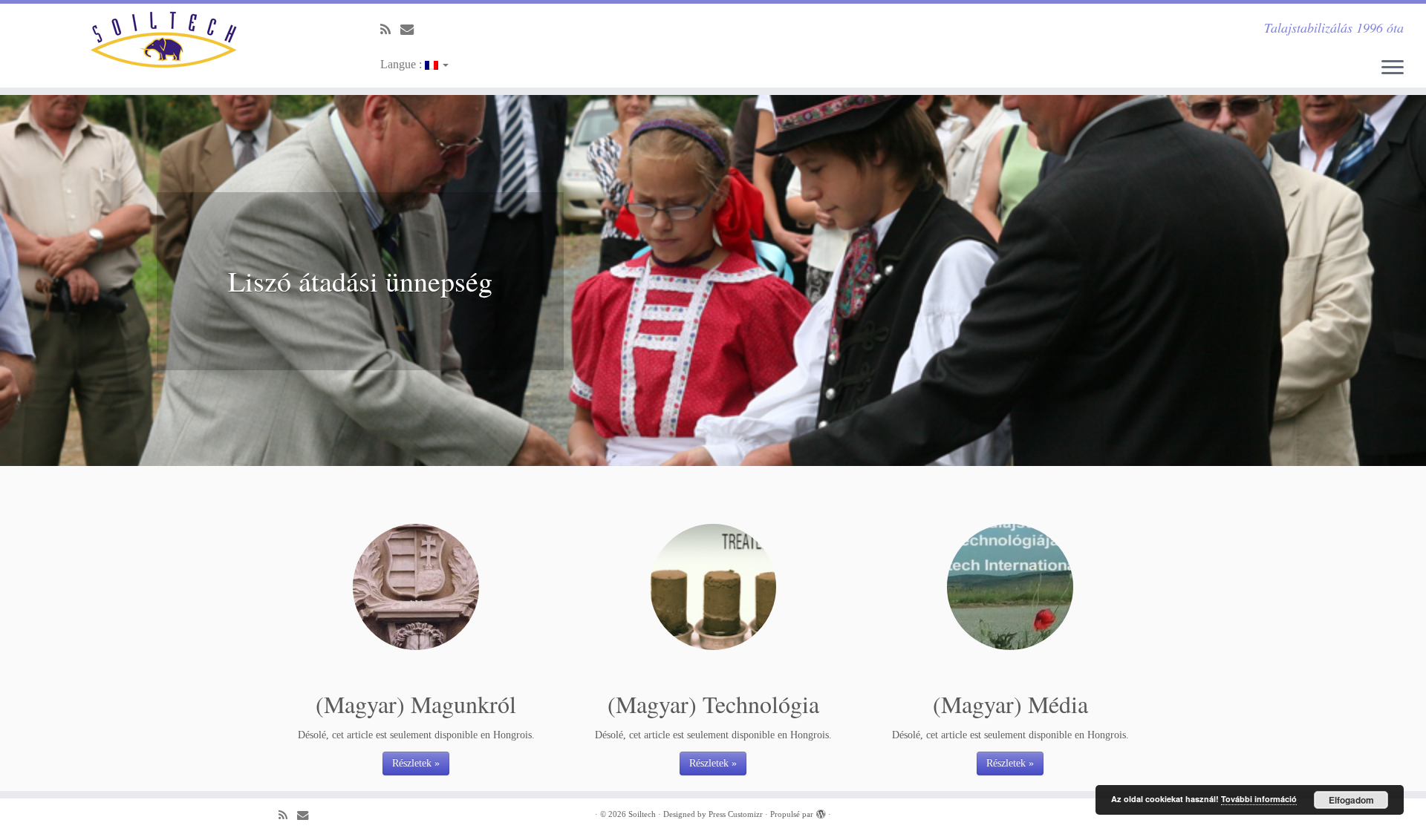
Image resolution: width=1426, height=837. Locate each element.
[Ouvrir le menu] (1392, 68)
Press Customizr (736, 814)
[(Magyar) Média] (1010, 587)
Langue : (402, 64)
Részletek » (416, 763)
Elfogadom (1351, 800)
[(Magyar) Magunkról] (416, 587)
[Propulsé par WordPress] (820, 812)
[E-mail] (411, 29)
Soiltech (642, 814)
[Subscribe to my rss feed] (390, 29)
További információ (1259, 798)
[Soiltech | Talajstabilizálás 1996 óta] (164, 39)
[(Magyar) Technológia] (713, 587)
